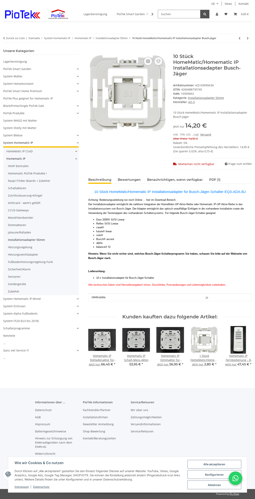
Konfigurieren (214, 474)
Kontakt (243, 4)
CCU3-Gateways (18, 210)
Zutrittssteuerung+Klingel (25, 195)
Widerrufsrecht (45, 454)
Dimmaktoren (17, 225)
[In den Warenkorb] (91, 51)
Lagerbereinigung (15, 61)
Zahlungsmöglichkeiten (146, 417)
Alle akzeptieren (214, 464)
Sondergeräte (17, 284)
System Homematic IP (18, 143)
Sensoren (14, 277)
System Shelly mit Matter (19, 128)
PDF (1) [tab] (215, 180)
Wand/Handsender (20, 217)
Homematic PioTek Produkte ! (27, 173)
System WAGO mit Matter (20, 120)
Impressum (22, 486)
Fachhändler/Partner (97, 410)
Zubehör (13, 291)
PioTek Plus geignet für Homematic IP (28, 98)
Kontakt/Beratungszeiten (99, 438)
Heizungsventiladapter (23, 254)
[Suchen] (204, 14)
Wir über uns (139, 410)
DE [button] (213, 4)
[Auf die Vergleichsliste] (148, 61)
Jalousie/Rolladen (19, 232)
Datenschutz (41, 486)
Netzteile (9, 336)
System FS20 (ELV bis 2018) (21, 321)
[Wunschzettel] (225, 14)
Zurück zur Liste (15, 38)
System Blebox (13, 135)
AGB (38, 417)
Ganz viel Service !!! (16, 350)
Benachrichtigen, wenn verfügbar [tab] (175, 180)
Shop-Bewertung (94, 431)
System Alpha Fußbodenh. (20, 313)
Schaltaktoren (17, 188)
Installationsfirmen (95, 417)
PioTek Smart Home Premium (22, 91)
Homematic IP (16, 158)
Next (245, 349)
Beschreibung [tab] (99, 180)
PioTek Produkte (14, 113)
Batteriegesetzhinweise (50, 431)
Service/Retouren (142, 431)
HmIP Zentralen (18, 166)
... (4, 343)
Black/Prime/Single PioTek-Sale (23, 106)
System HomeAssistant (18, 84)
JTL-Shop (234, 494)
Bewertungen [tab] (129, 180)
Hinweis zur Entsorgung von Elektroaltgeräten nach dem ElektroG (54, 442)
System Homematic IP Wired (22, 299)
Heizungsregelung (20, 247)
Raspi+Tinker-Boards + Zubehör (29, 181)
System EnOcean (14, 306)
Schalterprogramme (16, 328)
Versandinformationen (146, 424)
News (228, 4)
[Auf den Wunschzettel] (158, 61)
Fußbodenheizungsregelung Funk (30, 262)
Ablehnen (214, 485)
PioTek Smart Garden (17, 69)
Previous (94, 349)
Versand (205, 134)
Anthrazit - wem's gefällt (24, 203)
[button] (217, 14)
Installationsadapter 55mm (206, 98)
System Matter (13, 76)
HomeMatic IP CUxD (19, 151)
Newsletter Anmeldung (98, 424)
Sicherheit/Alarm (19, 269)
